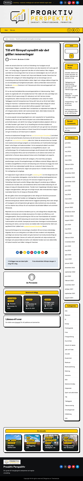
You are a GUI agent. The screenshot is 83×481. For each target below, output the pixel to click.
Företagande (12, 298)
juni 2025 (68, 190)
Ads (66, 311)
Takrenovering (69, 405)
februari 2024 (69, 237)
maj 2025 (68, 194)
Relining (67, 371)
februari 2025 (69, 203)
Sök (71, 46)
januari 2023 (69, 263)
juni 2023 (68, 246)
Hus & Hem (68, 341)
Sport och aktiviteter (71, 392)
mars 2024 (68, 233)
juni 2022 (68, 276)
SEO (66, 379)
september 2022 (70, 272)
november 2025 (70, 177)
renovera (9, 45)
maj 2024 (68, 229)
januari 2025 (69, 207)
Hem (6, 30)
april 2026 (68, 156)
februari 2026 (69, 164)
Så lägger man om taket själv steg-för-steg (49, 304)
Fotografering (69, 336)
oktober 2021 (69, 289)
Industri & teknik (70, 345)
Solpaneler (68, 388)
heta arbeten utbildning (20, 140)
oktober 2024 (69, 216)
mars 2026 (68, 160)
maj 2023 (68, 250)
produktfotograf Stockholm (33, 226)
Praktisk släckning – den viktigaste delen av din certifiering (71, 111)
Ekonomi (67, 315)
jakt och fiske (69, 349)
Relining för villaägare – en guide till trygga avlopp (71, 95)
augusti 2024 (69, 220)
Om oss (12, 30)
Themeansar (55, 478)
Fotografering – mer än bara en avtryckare (71, 103)
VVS (66, 418)
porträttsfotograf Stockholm (41, 135)
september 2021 (70, 293)
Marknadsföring (70, 367)
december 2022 (70, 267)
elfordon (15, 85)
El (65, 319)
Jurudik (67, 354)
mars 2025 (68, 199)
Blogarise (46, 478)
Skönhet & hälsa (70, 384)
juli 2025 (67, 186)
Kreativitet (68, 358)
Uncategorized (69, 410)
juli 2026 (68, 143)
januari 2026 (69, 169)
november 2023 (70, 242)
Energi (67, 324)
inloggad (17, 322)
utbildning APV (37, 175)
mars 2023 (68, 259)
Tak (66, 397)
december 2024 (70, 212)
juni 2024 (68, 224)
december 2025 (70, 173)
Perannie (14, 59)
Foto (66, 332)
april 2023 (68, 255)
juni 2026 (68, 147)
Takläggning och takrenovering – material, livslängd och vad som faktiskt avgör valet (71, 86)
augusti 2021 (69, 298)
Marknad (67, 362)
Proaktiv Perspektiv (14, 466)
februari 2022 (69, 280)
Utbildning (68, 414)
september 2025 (70, 181)
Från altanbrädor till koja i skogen (43, 261)
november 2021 (70, 285)
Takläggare (68, 401)
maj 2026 (68, 151)
